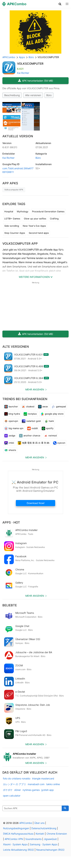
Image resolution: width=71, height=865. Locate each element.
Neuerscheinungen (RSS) (50, 849)
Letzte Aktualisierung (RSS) (18, 849)
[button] (60, 4)
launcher (13, 406)
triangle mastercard (43, 778)
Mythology (22, 211)
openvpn (13, 421)
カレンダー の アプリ (14, 784)
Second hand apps (39, 233)
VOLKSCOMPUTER (30, 63)
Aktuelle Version (17, 136)
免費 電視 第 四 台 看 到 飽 (35, 442)
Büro (49, 95)
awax (45, 406)
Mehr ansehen (34, 389)
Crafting (54, 218)
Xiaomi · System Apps (15, 844)
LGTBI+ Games (12, 218)
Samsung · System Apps (43, 844)
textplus (32, 413)
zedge (12, 435)
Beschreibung (12, 95)
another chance (31, 435)
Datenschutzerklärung (43, 828)
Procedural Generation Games (48, 211)
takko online (53, 784)
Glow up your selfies (35, 218)
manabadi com (36, 784)
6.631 (9, 147)
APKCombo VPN (14, 839)
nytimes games (31, 789)
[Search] (65, 808)
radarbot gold (33, 421)
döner (17, 789)
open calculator (11, 795)
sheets (12, 450)
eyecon (61, 442)
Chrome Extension (57, 833)
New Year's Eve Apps (34, 225)
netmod (52, 435)
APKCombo (8, 57)
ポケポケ (8, 789)
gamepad (61, 406)
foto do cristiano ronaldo (16, 778)
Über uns (39, 822)
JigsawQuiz (50, 839)
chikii (11, 442)
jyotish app (47, 789)
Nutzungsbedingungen (16, 828)
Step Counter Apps (14, 233)
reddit (35, 428)
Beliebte (9, 605)
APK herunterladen (37, 80)
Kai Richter (23, 72)
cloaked (30, 406)
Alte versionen (33, 95)
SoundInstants (33, 839)
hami (51, 421)
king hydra (14, 413)
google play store (54, 413)
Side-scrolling (11, 225)
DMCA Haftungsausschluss (18, 833)
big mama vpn (16, 428)
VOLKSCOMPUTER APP (20, 243)
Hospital (8, 211)
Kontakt (40, 833)
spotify (49, 428)
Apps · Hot (11, 522)
